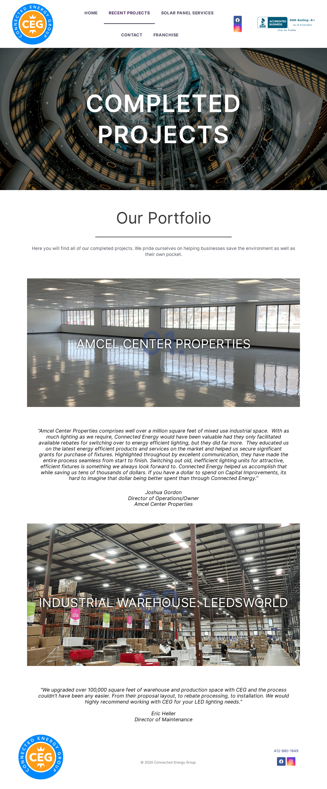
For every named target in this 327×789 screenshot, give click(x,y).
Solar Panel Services (187, 13)
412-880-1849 (286, 751)
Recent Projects (129, 13)
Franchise (166, 35)
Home (91, 13)
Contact (131, 35)
